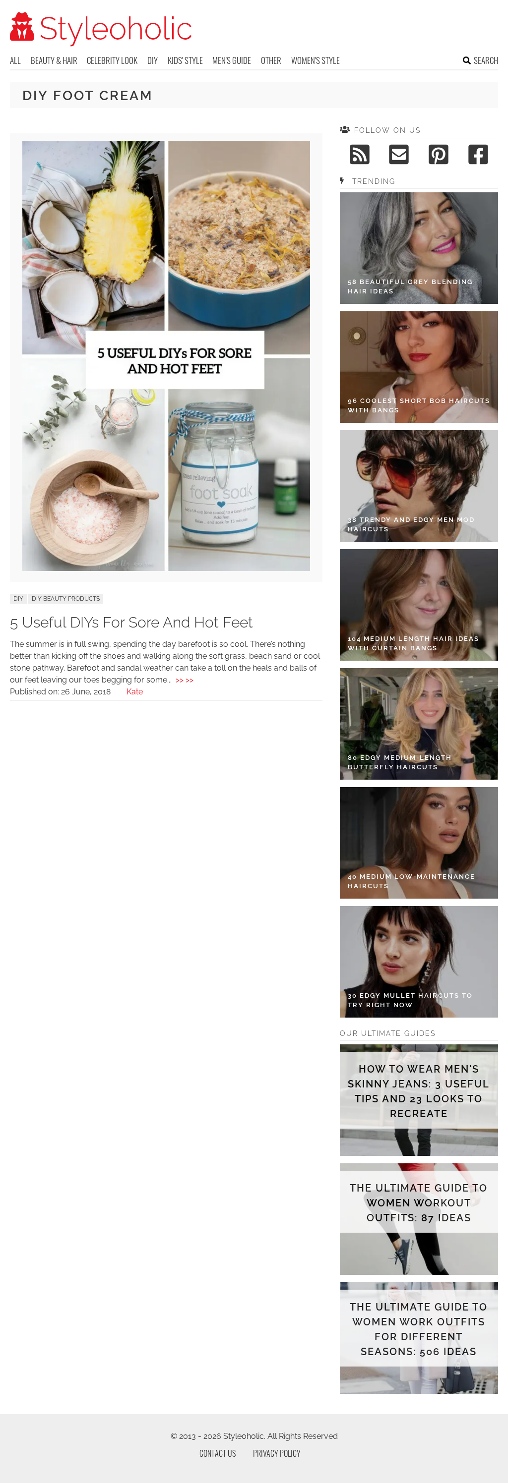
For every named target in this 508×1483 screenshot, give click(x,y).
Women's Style (315, 60)
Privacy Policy (277, 1453)
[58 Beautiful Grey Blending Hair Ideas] (419, 248)
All (15, 60)
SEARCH (486, 60)
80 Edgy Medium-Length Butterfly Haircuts (400, 762)
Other (271, 60)
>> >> (184, 679)
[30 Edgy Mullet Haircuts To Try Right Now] (419, 962)
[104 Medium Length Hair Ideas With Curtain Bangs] (419, 605)
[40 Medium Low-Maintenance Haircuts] (419, 843)
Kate (135, 691)
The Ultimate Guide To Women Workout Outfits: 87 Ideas (419, 1203)
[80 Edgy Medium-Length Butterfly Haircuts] (419, 724)
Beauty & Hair (54, 60)
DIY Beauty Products (66, 598)
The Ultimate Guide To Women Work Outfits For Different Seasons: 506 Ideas (419, 1329)
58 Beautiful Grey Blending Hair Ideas (410, 286)
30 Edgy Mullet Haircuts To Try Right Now (410, 1000)
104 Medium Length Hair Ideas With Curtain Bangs (413, 643)
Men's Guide (231, 60)
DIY (152, 60)
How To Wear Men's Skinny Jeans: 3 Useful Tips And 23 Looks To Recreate (419, 1091)
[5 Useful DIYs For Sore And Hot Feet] (166, 568)
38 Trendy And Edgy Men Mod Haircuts (411, 524)
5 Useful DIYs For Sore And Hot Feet (131, 622)
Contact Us (217, 1453)
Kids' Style (185, 60)
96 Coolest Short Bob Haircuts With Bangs (419, 405)
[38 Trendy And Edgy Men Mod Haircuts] (419, 486)
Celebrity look (112, 60)
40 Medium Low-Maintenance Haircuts (411, 881)
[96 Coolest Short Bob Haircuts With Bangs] (419, 367)
